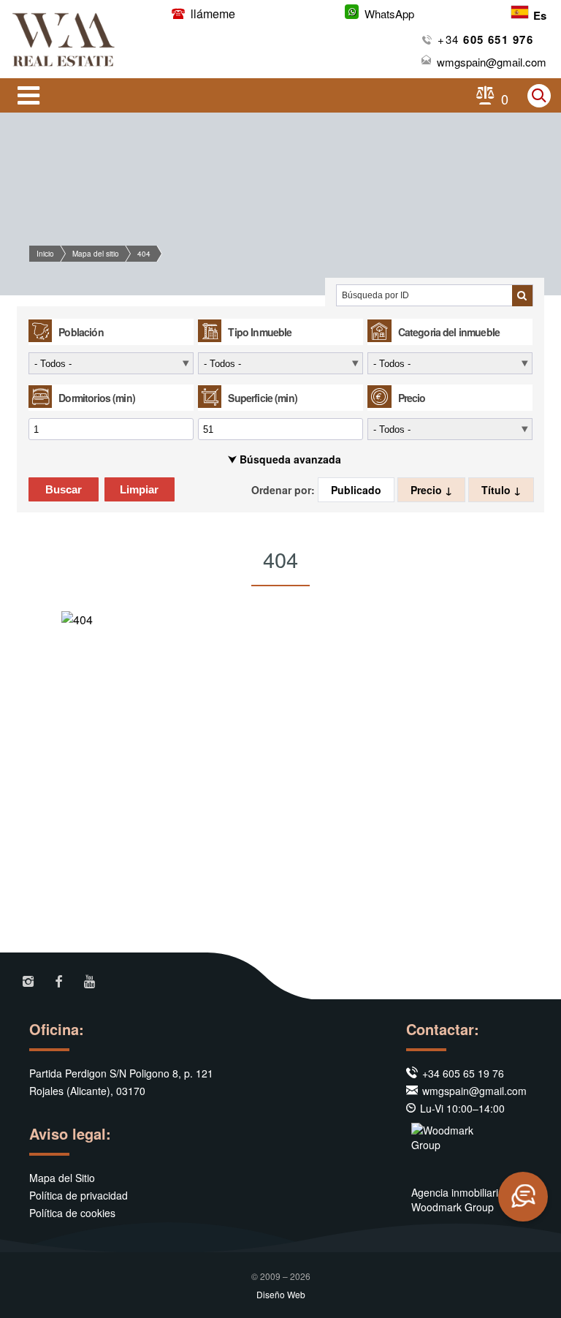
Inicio (45, 254)
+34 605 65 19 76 (463, 1073)
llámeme (211, 13)
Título (497, 489)
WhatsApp (389, 13)
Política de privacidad (78, 1195)
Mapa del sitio (95, 254)
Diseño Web (280, 1294)
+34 (485, 39)
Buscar (63, 489)
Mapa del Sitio (62, 1177)
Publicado (356, 489)
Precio (428, 489)
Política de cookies (72, 1212)
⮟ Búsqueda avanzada (284, 459)
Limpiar (139, 489)
